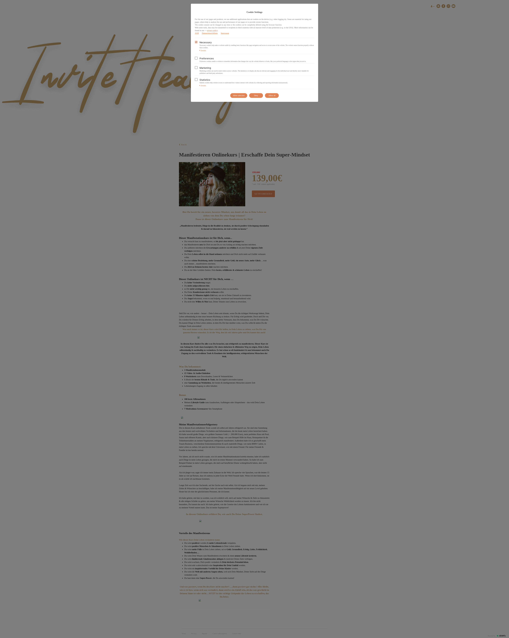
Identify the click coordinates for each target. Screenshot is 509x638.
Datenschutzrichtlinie (210, 33)
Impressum (225, 33)
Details (203, 50)
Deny (256, 96)
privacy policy (212, 30)
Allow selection (239, 96)
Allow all (271, 96)
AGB (197, 33)
